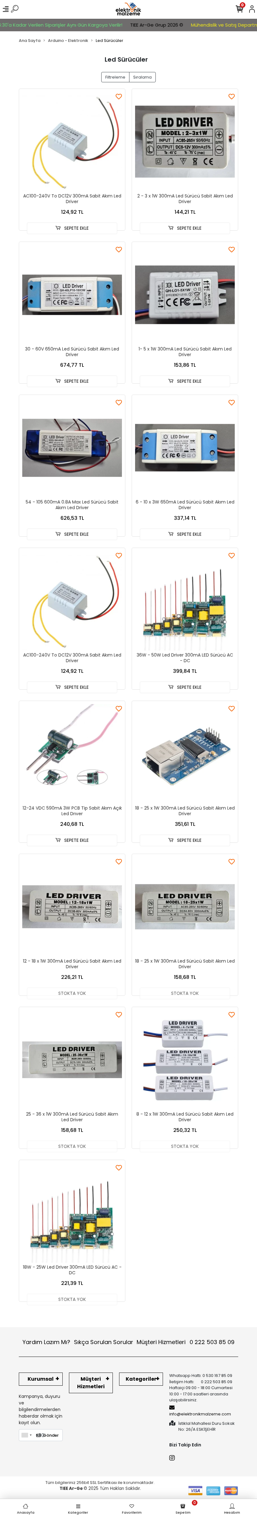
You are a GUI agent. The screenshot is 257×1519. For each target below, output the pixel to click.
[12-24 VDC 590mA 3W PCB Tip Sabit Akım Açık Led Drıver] (72, 754)
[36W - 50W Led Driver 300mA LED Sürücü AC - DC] (185, 601)
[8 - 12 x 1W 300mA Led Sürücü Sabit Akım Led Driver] (185, 1060)
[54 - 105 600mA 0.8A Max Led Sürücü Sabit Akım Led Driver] (72, 448)
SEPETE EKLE (76, 228)
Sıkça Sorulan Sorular (103, 1342)
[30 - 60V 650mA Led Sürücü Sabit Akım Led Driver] (72, 295)
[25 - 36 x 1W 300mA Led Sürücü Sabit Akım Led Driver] (72, 1060)
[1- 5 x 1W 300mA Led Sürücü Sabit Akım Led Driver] (185, 295)
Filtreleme (115, 77)
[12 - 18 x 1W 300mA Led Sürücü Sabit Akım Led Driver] (72, 907)
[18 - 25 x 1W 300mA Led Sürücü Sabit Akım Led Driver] (185, 754)
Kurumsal (41, 1379)
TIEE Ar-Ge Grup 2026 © (141, 25)
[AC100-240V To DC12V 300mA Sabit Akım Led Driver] (72, 142)
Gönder (51, 1435)
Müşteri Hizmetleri (185, 1342)
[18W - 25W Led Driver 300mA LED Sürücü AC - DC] (72, 1213)
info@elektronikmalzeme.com (200, 1414)
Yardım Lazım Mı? (46, 1342)
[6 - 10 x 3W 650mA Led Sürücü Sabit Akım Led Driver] (185, 448)
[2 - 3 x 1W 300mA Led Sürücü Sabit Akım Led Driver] (185, 142)
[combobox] (26, 1435)
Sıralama (142, 77)
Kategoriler (141, 1379)
